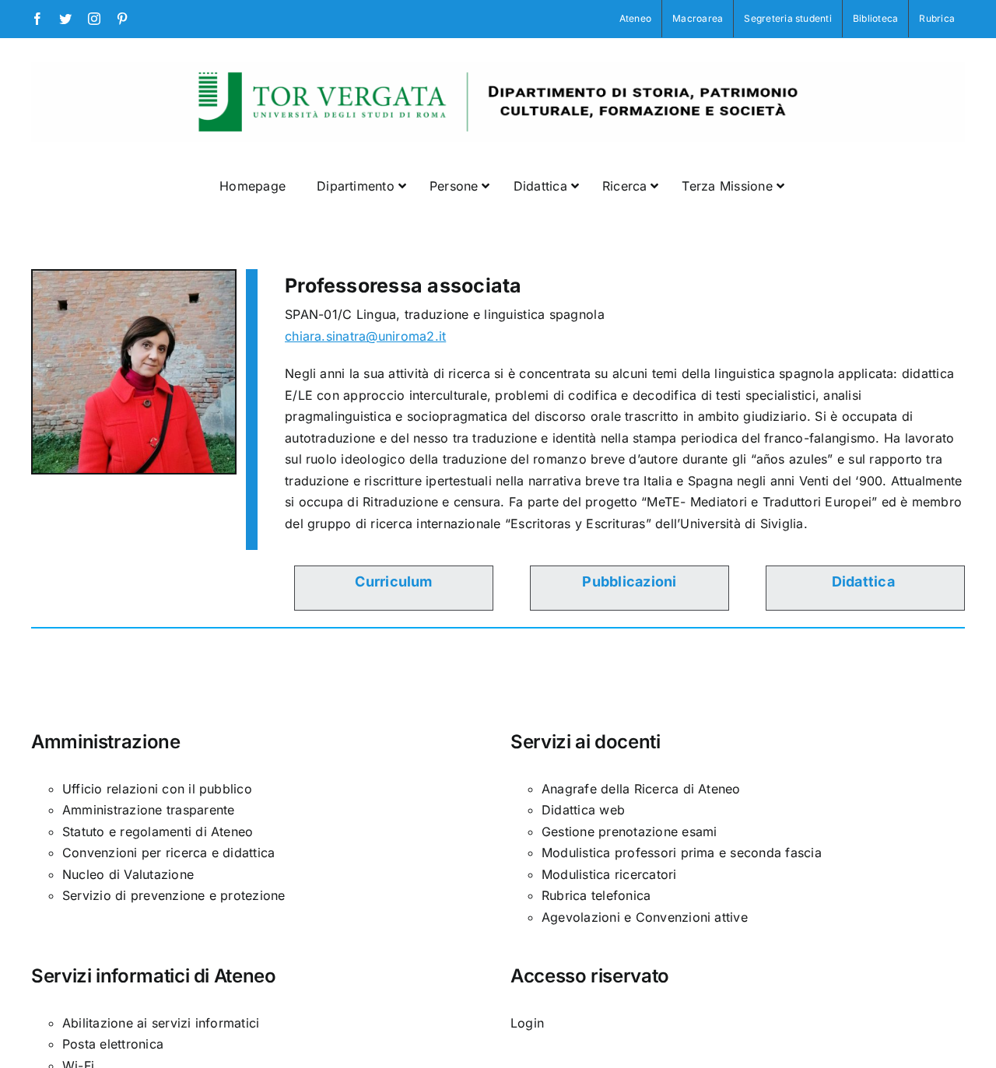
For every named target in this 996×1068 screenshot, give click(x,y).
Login (527, 1023)
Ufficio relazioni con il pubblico (157, 789)
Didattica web (583, 810)
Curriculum (393, 581)
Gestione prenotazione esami (629, 831)
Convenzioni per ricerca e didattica (168, 852)
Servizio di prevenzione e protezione (174, 895)
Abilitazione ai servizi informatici (160, 1023)
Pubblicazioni (629, 581)
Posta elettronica (112, 1044)
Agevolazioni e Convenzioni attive (645, 917)
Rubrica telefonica (596, 895)
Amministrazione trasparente (148, 810)
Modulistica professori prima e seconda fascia (682, 852)
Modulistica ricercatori (609, 874)
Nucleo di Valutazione (128, 874)
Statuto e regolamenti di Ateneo (157, 831)
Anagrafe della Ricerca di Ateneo (641, 789)
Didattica (863, 581)
